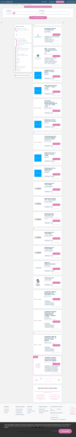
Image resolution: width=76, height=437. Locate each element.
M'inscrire (59, 409)
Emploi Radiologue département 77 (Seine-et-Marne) (40, 398)
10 (50, 381)
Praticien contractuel (20, 66)
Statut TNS (18, 69)
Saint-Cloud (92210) (49, 109)
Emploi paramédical (20, 414)
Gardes (18, 58)
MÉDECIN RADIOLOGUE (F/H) (49, 263)
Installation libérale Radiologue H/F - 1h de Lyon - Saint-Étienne (50, 338)
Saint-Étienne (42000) (50, 343)
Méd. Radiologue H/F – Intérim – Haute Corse (50, 87)
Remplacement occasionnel (22, 30)
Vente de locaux (20, 44)
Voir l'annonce (56, 34)
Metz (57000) (48, 141)
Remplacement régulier (21, 28)
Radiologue (22, 4)
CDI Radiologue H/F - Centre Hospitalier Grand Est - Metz (50, 138)
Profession (8, 10)
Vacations (18, 70)
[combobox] (21, 13)
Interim (17, 59)
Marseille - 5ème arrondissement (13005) (51, 218)
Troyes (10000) (48, 202)
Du (16, 31)
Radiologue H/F (49, 278)
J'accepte (65, 431)
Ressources (44, 1)
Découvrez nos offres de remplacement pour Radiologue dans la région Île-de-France (47, 392)
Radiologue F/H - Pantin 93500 (49, 248)
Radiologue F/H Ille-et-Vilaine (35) (50, 29)
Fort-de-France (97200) (50, 362)
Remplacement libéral (43, 411)
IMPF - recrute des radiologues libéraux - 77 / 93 (50, 50)
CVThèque (29, 409)
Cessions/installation (20, 39)
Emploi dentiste (19, 411)
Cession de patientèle (22, 40)
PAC (17, 63)
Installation (41, 412)
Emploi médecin (15, 4)
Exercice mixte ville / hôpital (22, 55)
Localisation (41, 10)
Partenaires (51, 1)
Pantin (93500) (48, 251)
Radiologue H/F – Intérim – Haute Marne (49, 71)
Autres (18, 45)
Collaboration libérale (22, 41)
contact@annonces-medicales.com (58, 419)
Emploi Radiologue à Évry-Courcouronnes (54, 399)
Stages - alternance (20, 67)
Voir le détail (54, 431)
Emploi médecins (19, 409)
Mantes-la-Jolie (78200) (50, 319)
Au (16, 34)
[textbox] (15, 13)
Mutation (18, 62)
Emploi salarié (42, 409)
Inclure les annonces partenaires (23, 75)
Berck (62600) (48, 280)
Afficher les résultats (39, 17)
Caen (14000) (48, 187)
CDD (17, 51)
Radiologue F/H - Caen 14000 (49, 184)
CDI (17, 52)
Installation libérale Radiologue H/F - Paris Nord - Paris (50, 293)
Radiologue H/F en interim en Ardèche (50, 120)
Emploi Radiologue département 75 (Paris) (40, 395)
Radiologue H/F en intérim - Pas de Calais (50, 154)
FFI (16, 56)
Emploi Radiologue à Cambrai (54, 396)
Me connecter (52, 410)
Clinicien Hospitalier (20, 54)
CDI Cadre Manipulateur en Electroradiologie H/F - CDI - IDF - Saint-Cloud (50, 103)
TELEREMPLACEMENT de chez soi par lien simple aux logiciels (50, 359)
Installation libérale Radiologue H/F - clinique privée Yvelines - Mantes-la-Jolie (50, 314)
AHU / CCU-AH (19, 47)
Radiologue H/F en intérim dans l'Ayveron (50, 169)
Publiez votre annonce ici (45, 6)
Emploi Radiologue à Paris (54, 394)
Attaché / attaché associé (22, 50)
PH (16, 65)
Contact (6, 412)
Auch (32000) (48, 267)
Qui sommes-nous (31, 411)
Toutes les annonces (6, 4)
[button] (60, 1)
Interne (17, 61)
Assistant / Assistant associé (22, 48)
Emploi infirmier (19, 412)
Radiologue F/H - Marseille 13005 (49, 214)
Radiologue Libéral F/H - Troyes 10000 (50, 199)
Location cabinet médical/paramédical (24, 43)
